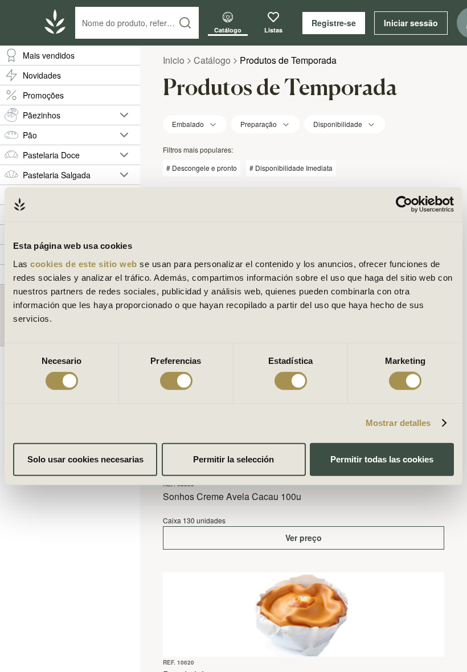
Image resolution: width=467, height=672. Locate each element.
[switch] (176, 381)
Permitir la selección (233, 459)
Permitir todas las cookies (381, 459)
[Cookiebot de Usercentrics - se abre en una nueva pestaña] (404, 204)
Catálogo (212, 60)
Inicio (174, 60)
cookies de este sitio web (85, 263)
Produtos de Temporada (288, 60)
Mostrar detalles (398, 423)
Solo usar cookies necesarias (85, 459)
